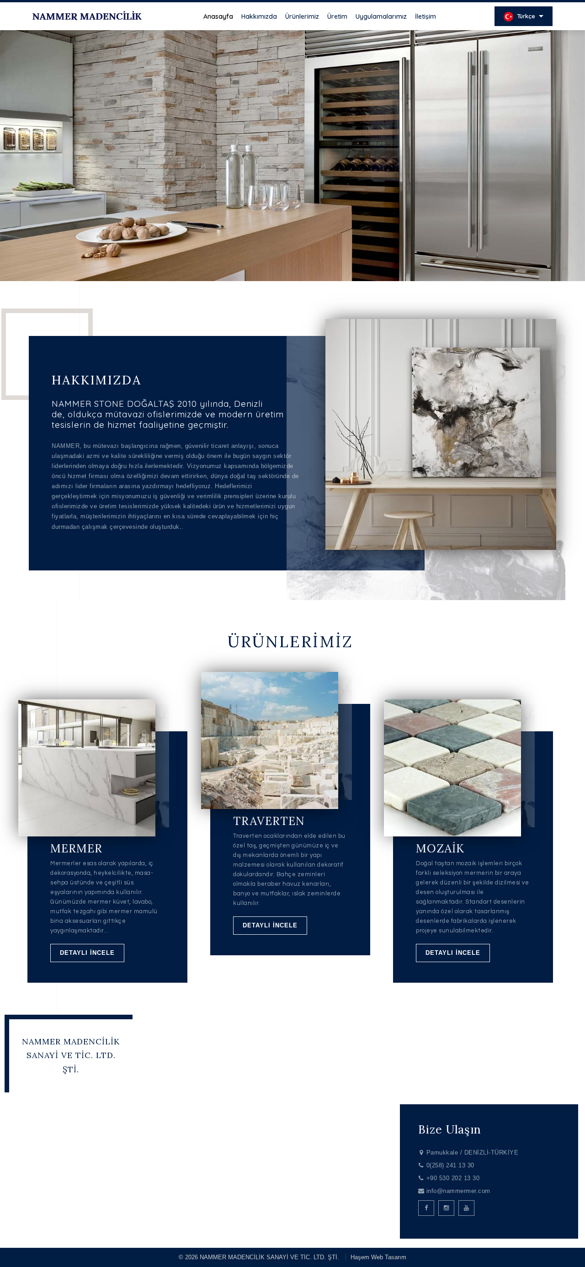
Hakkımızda (259, 16)
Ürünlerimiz (302, 16)
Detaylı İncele (87, 952)
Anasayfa (218, 16)
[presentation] (20, 171)
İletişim (425, 16)
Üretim (337, 16)
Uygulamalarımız (381, 16)
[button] (285, 268)
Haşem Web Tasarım (378, 1257)
